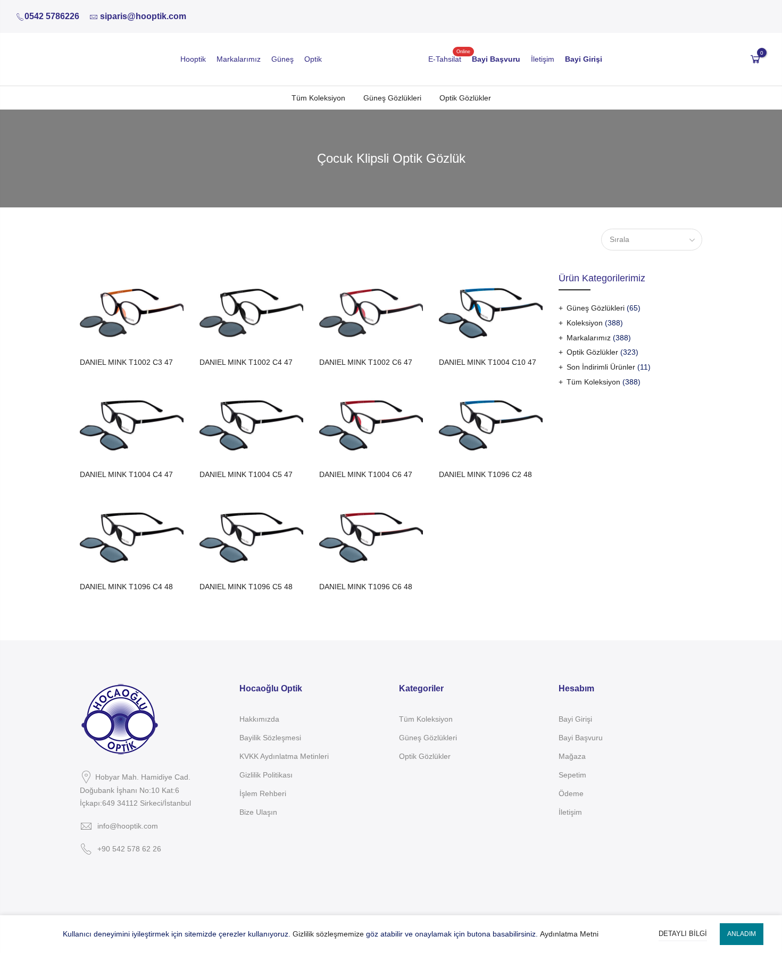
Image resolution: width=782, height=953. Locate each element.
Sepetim (572, 775)
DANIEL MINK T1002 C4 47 (246, 362)
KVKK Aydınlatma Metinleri (284, 756)
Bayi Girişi (575, 719)
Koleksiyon (585, 323)
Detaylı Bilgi (683, 934)
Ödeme (571, 793)
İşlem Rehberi (262, 793)
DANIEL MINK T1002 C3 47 (126, 362)
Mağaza (572, 756)
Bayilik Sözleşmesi (270, 737)
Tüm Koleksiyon (318, 98)
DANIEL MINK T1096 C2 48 (485, 474)
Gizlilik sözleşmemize (328, 934)
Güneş (282, 59)
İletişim (542, 59)
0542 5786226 (51, 16)
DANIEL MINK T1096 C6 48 (365, 586)
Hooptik (193, 59)
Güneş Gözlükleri (392, 98)
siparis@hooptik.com (143, 16)
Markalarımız (239, 59)
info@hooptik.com (127, 826)
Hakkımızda (259, 719)
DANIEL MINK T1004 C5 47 (246, 474)
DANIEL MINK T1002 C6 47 (365, 362)
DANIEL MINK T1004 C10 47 (487, 362)
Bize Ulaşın (258, 812)
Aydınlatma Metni (569, 934)
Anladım (741, 934)
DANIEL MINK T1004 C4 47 (126, 474)
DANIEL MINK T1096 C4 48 (126, 586)
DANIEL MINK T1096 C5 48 (246, 586)
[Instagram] (94, 874)
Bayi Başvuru (581, 737)
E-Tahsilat (444, 59)
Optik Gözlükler (465, 98)
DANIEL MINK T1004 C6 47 (365, 474)
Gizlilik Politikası (266, 775)
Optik (313, 59)
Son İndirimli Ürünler (601, 367)
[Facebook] (81, 874)
